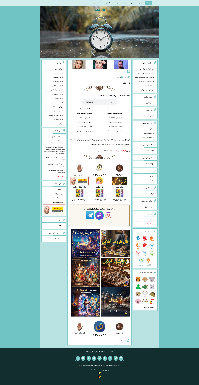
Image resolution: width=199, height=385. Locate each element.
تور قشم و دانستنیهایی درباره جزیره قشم (54, 158)
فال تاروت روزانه (58, 68)
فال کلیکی (151, 193)
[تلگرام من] (116, 358)
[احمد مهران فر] (121, 64)
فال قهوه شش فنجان (148, 137)
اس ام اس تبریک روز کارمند (146, 89)
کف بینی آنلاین (150, 150)
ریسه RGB (151, 219)
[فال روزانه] (85, 244)
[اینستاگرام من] (105, 358)
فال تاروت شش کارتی (57, 98)
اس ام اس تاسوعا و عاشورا (147, 85)
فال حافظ (148, 2)
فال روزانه (132, 2)
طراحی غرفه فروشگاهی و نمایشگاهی (57, 171)
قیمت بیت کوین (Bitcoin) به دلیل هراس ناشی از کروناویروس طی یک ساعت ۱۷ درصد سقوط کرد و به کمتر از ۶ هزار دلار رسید (54, 150)
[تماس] (99, 358)
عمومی (119, 340)
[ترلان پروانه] (100, 64)
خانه (155, 2)
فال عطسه (60, 225)
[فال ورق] (85, 302)
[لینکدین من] (78, 358)
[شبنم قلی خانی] (79, 64)
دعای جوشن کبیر (149, 176)
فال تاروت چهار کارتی (57, 89)
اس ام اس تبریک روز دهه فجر (146, 72)
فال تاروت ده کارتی (57, 106)
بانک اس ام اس (121, 2)
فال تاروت (140, 2)
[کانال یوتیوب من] (83, 358)
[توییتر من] (94, 358)
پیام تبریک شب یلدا (57, 202)
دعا (153, 180)
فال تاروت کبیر (59, 72)
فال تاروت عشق (58, 110)
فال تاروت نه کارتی (58, 102)
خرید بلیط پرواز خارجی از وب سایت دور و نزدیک (54, 164)
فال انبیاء (151, 115)
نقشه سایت (93, 369)
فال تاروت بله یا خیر (57, 119)
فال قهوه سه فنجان (149, 133)
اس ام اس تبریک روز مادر (147, 68)
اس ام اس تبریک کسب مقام (146, 81)
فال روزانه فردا (59, 238)
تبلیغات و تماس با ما (98, 2)
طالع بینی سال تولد (149, 307)
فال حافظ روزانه (59, 193)
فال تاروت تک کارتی (57, 81)
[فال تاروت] (115, 244)
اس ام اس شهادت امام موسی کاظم (144, 77)
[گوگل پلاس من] (89, 358)
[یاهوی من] (121, 358)
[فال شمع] (85, 273)
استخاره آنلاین (110, 2)
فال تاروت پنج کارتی (57, 94)
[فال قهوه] (115, 273)
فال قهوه (151, 128)
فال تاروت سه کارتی (57, 85)
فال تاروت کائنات (58, 77)
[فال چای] (115, 302)
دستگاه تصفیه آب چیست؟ (56, 136)
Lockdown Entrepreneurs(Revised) (58, 141)
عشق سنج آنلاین (149, 206)
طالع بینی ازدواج (149, 163)
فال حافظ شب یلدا (58, 197)
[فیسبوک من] (110, 358)
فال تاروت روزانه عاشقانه (56, 115)
